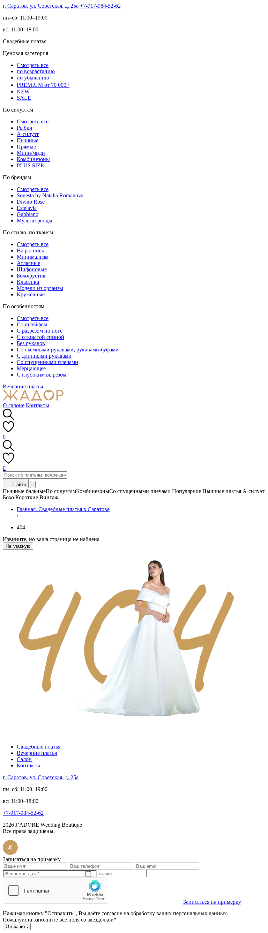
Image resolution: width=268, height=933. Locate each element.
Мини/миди (31, 153)
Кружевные (31, 294)
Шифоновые (32, 269)
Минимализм (33, 257)
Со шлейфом (32, 324)
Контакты (37, 405)
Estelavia (27, 208)
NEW (23, 91)
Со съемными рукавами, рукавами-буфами (68, 349)
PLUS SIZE (30, 165)
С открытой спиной (40, 337)
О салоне (13, 405)
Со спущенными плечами (47, 362)
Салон (24, 759)
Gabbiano (27, 214)
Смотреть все (33, 65)
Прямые (26, 147)
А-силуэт (28, 134)
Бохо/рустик (31, 276)
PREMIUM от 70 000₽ (43, 85)
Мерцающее (31, 368)
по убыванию (33, 78)
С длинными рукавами (44, 356)
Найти (19, 484)
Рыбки (24, 128)
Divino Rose (31, 202)
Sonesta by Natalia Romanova (50, 195)
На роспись (30, 250)
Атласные (28, 263)
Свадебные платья (38, 747)
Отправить (17, 926)
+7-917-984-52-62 (100, 6)
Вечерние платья (23, 386)
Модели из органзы (40, 288)
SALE (24, 98)
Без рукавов (31, 343)
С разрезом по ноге (39, 331)
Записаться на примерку (212, 902)
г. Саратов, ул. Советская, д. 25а (41, 6)
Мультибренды (34, 220)
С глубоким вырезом (41, 375)
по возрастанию (36, 71)
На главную (18, 546)
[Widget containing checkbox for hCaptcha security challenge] (55, 890)
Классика (28, 282)
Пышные (27, 140)
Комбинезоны (33, 159)
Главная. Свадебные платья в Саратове (63, 509)
